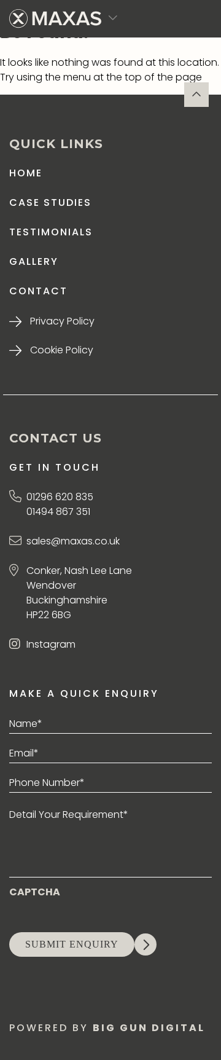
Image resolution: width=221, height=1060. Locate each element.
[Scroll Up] (196, 94)
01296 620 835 (59, 497)
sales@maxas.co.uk (73, 541)
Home (25, 173)
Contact (38, 291)
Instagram (51, 644)
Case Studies (50, 202)
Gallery (33, 261)
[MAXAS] (55, 18)
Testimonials (51, 232)
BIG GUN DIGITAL (149, 1028)
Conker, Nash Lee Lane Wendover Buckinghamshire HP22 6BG (79, 592)
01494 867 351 (58, 511)
